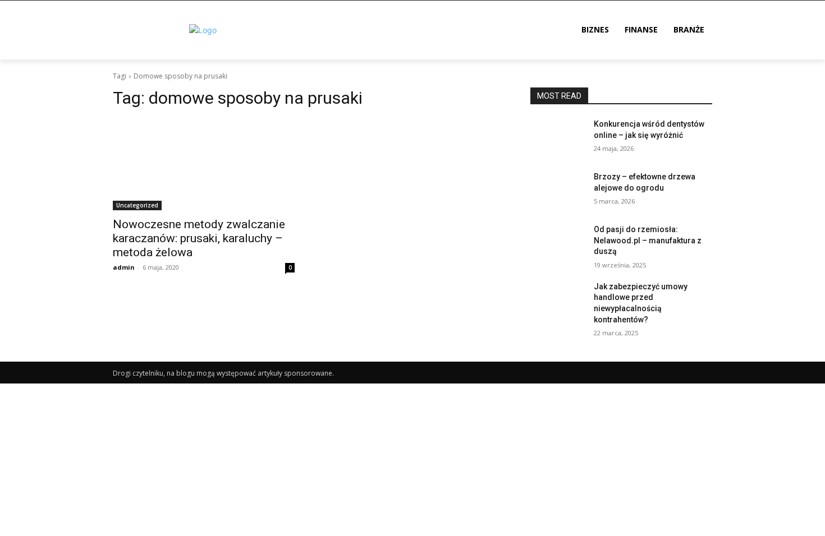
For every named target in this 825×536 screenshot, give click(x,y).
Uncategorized (137, 205)
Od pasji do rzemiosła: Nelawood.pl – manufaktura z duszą (648, 240)
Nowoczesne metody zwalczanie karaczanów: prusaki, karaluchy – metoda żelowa (199, 238)
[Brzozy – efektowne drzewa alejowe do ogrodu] (557, 191)
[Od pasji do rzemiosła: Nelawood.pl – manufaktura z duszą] (557, 243)
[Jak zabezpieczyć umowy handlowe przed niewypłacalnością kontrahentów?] (557, 300)
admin (124, 267)
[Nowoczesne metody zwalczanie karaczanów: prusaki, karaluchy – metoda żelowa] (204, 164)
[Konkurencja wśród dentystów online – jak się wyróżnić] (557, 138)
